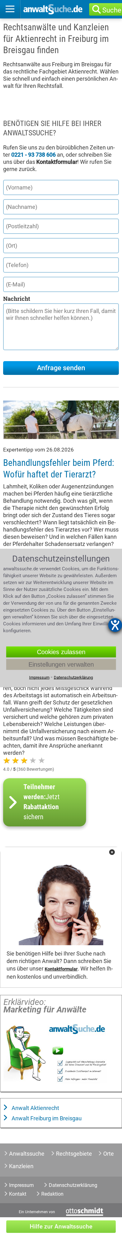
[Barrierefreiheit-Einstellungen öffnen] (115, 625)
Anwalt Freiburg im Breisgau (46, 1118)
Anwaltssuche (26, 1153)
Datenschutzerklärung (73, 1185)
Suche (111, 10)
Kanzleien (21, 1166)
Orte (108, 1153)
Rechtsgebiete (74, 1153)
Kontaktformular (61, 969)
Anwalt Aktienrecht (34, 1108)
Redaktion (52, 1194)
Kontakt (17, 1194)
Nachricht (16, 298)
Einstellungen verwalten (61, 664)
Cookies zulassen (61, 651)
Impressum (21, 1185)
